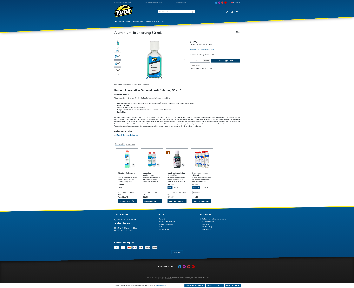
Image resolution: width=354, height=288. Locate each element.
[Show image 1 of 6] (147, 77)
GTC (160, 227)
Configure (211, 285)
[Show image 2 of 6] (150, 77)
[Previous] (124, 60)
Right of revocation (166, 224)
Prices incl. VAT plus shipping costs (202, 50)
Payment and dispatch (167, 221)
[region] (150, 59)
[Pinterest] (222, 2)
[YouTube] (225, 2)
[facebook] (216, 2)
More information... (161, 285)
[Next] (184, 60)
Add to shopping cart (225, 61)
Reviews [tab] (146, 84)
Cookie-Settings (164, 229)
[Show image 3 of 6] (153, 77)
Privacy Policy (207, 227)
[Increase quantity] (201, 61)
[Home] (116, 21)
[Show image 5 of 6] (158, 77)
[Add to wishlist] (133, 165)
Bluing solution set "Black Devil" (200, 174)
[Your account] (227, 11)
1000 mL (176, 187)
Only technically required (195, 285)
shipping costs (167, 278)
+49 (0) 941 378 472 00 (126, 219)
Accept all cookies (233, 285)
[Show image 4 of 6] (156, 77)
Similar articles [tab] (120, 144)
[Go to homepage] (123, 11)
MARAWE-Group (208, 221)
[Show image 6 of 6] (161, 77)
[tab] (118, 84)
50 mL (170, 187)
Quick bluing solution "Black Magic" (176, 174)
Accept (220, 285)
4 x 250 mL (196, 187)
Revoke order (177, 252)
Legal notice (206, 229)
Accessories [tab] (130, 144)
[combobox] (174, 11)
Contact (162, 219)
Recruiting (205, 224)
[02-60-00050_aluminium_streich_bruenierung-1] (154, 59)
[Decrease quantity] (192, 61)
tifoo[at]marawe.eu (124, 223)
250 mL (120, 187)
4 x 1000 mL (205, 187)
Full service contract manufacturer (214, 219)
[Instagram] (219, 2)
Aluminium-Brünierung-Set (149, 174)
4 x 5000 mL (196, 192)
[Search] (193, 11)
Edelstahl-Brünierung (126, 173)
